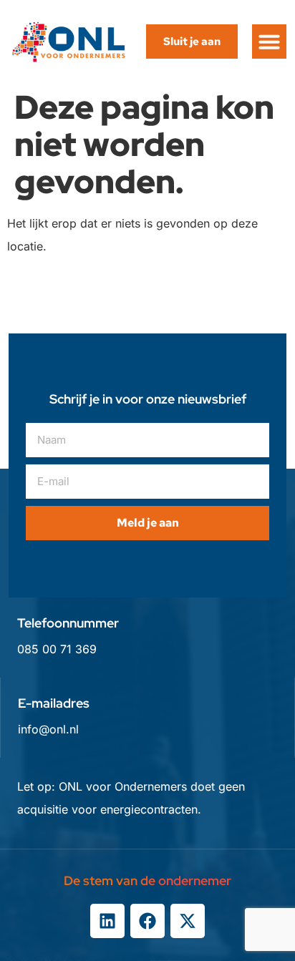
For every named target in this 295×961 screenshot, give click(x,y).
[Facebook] (147, 921)
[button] (269, 41)
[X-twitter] (187, 921)
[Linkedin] (107, 921)
